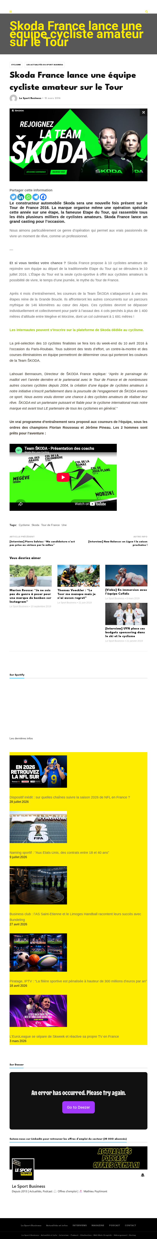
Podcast (74, 1235)
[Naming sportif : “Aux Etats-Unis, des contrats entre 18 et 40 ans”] (38, 827)
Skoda (35, 524)
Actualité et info (49, 1235)
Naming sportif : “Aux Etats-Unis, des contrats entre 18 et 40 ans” (59, 853)
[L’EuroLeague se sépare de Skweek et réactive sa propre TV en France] (38, 1011)
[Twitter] (13, 197)
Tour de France (50, 524)
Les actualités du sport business (44, 65)
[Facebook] (43, 197)
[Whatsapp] (28, 197)
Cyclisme (16, 65)
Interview (64, 1235)
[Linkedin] (20, 197)
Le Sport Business (30, 98)
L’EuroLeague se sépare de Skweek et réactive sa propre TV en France (64, 1036)
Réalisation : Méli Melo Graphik (96, 1235)
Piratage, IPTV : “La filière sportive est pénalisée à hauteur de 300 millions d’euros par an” (78, 981)
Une (64, 524)
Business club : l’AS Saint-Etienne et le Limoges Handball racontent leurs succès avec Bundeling (75, 917)
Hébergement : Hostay (125, 1235)
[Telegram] (35, 197)
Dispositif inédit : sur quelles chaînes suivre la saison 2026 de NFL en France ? (70, 797)
